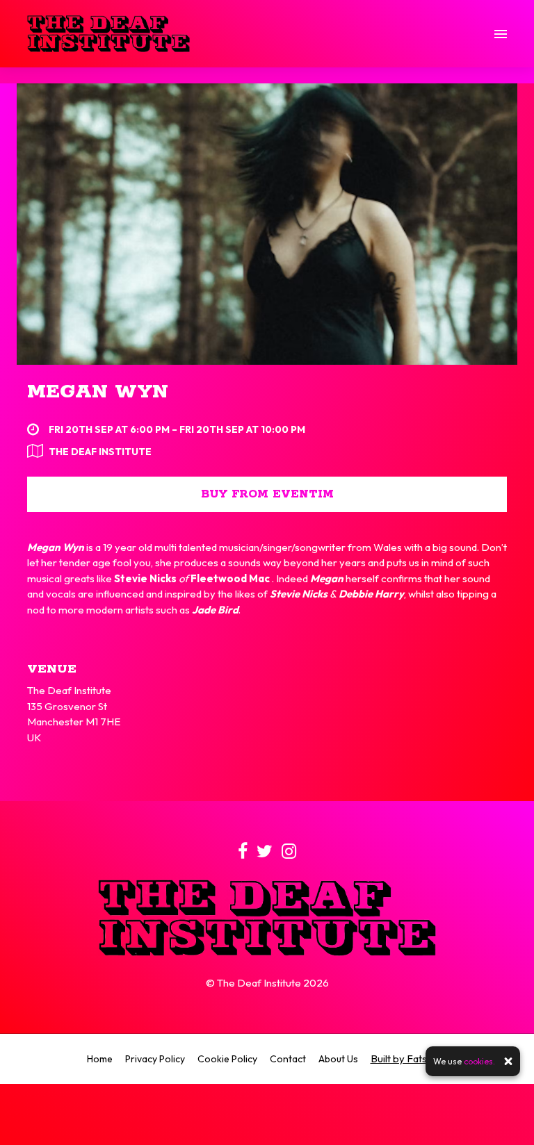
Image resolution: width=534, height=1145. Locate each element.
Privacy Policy (155, 1059)
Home (100, 1059)
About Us (338, 1059)
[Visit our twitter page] (264, 853)
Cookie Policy (227, 1059)
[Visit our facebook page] (242, 853)
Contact (288, 1059)
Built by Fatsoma (409, 1058)
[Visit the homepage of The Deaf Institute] (108, 33)
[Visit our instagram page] (289, 853)
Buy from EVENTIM (267, 494)
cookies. (479, 1061)
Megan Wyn (97, 391)
